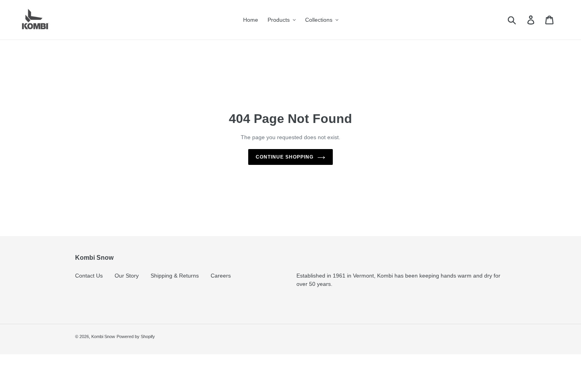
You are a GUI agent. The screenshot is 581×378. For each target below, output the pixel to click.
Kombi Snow (103, 336)
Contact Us (89, 275)
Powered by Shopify (136, 336)
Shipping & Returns (175, 275)
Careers (221, 275)
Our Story (127, 275)
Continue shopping (284, 157)
